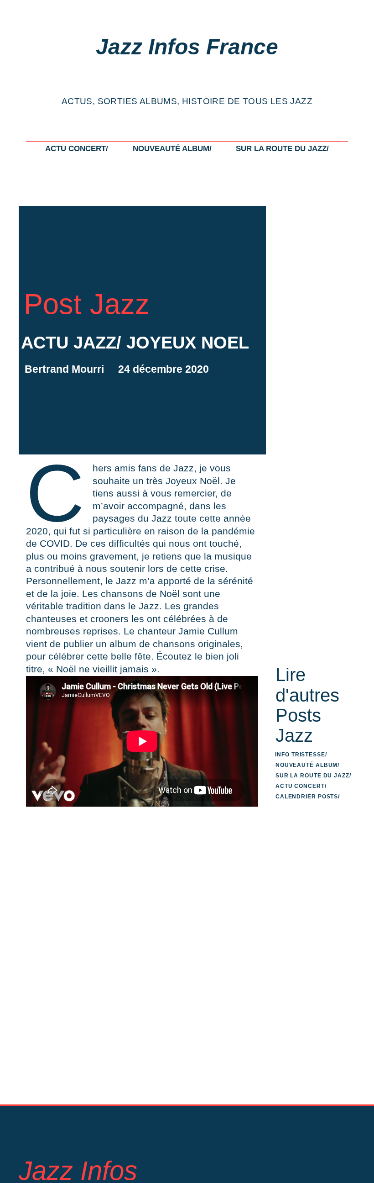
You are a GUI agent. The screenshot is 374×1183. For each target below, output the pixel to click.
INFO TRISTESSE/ (301, 754)
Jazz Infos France (187, 47)
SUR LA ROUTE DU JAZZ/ (282, 148)
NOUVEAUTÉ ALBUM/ (172, 148)
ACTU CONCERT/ (76, 148)
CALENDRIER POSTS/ (307, 796)
